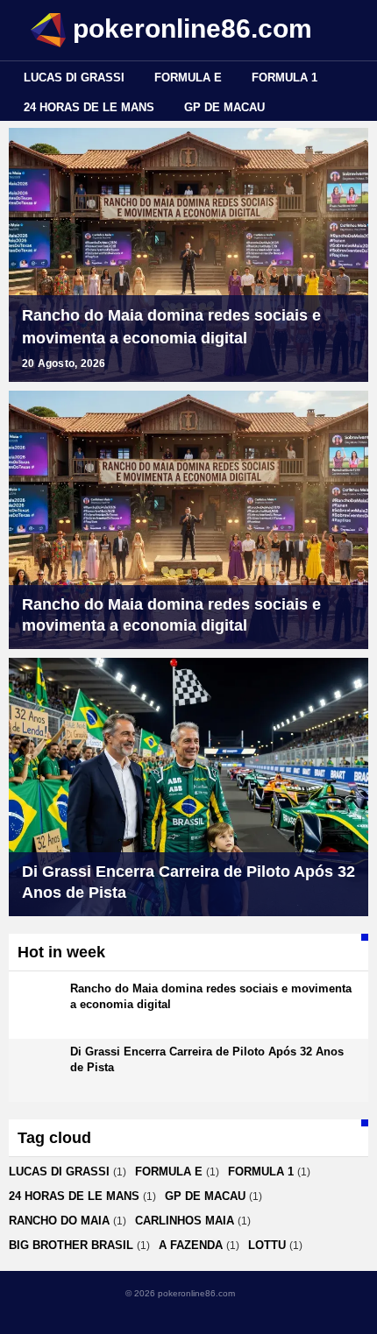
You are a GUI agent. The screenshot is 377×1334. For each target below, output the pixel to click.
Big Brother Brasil (71, 1245)
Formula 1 (284, 77)
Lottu (267, 1245)
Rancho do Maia (59, 1220)
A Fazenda (191, 1245)
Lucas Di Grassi (74, 77)
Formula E (188, 77)
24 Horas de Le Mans (89, 107)
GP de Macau (224, 107)
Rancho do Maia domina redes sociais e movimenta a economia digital (171, 327)
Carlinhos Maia (184, 1220)
